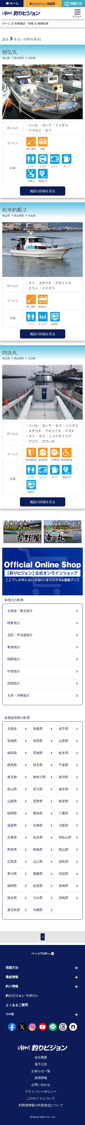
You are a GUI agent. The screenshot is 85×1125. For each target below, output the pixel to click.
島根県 (38, 849)
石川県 (38, 789)
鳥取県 (12, 849)
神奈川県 (39, 777)
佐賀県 (38, 886)
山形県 (63, 741)
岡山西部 (19, 58)
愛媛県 (38, 873)
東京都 (12, 777)
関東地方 (13, 623)
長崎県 (63, 886)
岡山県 (6, 58)
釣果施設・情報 (24, 23)
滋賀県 (12, 825)
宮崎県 (63, 898)
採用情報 (40, 1078)
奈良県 (38, 837)
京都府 (38, 825)
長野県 (38, 801)
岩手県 (63, 728)
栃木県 (63, 753)
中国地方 (13, 671)
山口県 (38, 861)
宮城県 (12, 741)
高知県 (63, 873)
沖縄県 (38, 910)
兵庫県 (12, 837)
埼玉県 (38, 765)
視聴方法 (76, 3)
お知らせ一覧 (40, 1071)
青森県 (38, 728)
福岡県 (12, 886)
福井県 (63, 789)
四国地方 (13, 683)
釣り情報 (12, 986)
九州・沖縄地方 (18, 695)
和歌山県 (65, 837)
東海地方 (13, 647)
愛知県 (38, 813)
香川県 (12, 873)
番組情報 (12, 977)
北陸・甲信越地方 (20, 635)
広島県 (12, 861)
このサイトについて (41, 1098)
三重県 (63, 813)
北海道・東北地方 (20, 611)
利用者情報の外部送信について (41, 1105)
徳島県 (63, 861)
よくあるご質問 (17, 1005)
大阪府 (63, 825)
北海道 (12, 728)
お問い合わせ (40, 1084)
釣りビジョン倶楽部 (42, 3)
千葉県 (63, 765)
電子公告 (40, 1064)
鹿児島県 (13, 910)
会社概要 (40, 1057)
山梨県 (12, 801)
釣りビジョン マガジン (22, 995)
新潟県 (63, 777)
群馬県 (12, 765)
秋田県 (38, 741)
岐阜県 (63, 801)
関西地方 (13, 659)
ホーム (14, 3)
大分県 (38, 898)
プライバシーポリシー (41, 1091)
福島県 (12, 753)
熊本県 (12, 898)
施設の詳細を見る (42, 191)
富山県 (12, 789)
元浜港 (31, 58)
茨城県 (38, 753)
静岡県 (12, 813)
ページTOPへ (40, 953)
